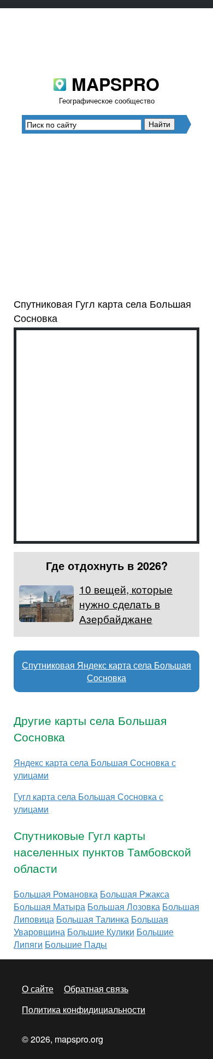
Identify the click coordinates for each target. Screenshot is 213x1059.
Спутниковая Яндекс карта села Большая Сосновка (106, 671)
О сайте (38, 988)
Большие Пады (76, 944)
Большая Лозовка (123, 906)
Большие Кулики (100, 931)
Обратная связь (96, 988)
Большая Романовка (56, 894)
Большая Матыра (49, 906)
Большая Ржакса (134, 894)
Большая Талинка (92, 919)
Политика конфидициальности (83, 1009)
